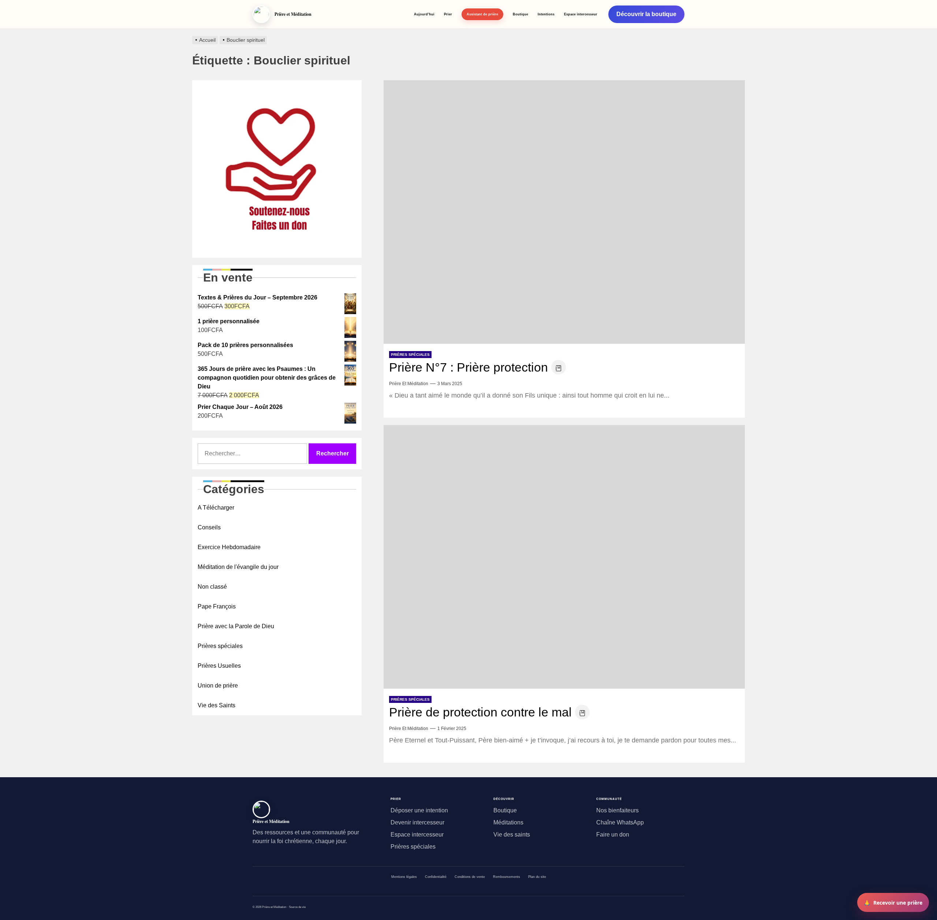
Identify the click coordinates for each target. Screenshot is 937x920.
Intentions (546, 14)
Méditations (508, 822)
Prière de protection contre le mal (480, 712)
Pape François (217, 606)
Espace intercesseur (580, 14)
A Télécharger (216, 507)
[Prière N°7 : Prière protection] (564, 212)
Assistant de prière (482, 14)
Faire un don (612, 834)
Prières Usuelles (219, 666)
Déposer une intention (419, 810)
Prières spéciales (410, 355)
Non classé (212, 587)
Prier (448, 14)
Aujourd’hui (424, 14)
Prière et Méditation (408, 383)
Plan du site (537, 877)
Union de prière (218, 685)
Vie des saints (511, 834)
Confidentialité (436, 877)
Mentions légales (404, 877)
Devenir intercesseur (417, 822)
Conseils (209, 527)
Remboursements (506, 877)
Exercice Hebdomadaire (229, 547)
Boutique (520, 14)
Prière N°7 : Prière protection (468, 367)
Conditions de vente (470, 877)
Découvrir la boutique (646, 14)
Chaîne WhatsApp (620, 822)
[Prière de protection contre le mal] (564, 557)
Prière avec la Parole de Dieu (236, 626)
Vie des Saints (216, 705)
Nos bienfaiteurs (617, 810)
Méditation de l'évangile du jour (238, 567)
